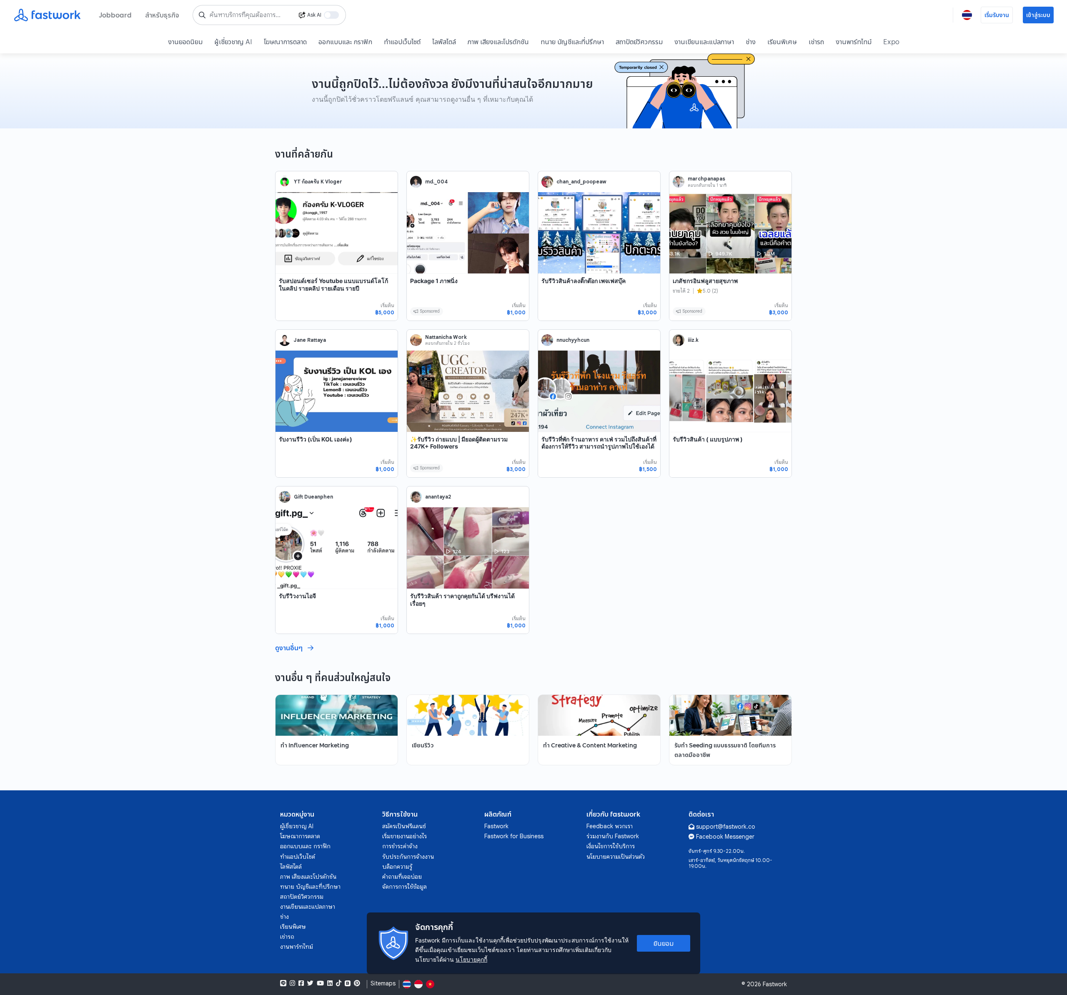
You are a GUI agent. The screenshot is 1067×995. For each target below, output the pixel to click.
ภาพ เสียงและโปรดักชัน (498, 42)
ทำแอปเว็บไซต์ (402, 42)
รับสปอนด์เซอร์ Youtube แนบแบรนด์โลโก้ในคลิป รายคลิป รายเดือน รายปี (333, 284)
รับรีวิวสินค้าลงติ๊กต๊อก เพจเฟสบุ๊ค (583, 280)
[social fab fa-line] (283, 983)
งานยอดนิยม (185, 42)
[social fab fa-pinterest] (357, 983)
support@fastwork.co (725, 826)
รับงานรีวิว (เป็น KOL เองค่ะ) (315, 439)
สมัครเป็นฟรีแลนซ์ (404, 826)
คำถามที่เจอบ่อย (402, 876)
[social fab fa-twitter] (310, 983)
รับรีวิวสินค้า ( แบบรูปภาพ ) (708, 439)
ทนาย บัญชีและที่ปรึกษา (572, 42)
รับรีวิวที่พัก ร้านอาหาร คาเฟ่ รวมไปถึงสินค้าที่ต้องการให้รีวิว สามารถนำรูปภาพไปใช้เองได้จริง (598, 446)
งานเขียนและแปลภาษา (704, 42)
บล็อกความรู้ (397, 866)
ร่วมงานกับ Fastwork (612, 836)
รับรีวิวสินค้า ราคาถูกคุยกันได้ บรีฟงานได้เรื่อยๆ (462, 599)
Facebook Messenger (725, 836)
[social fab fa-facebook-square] (301, 983)
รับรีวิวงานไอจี (297, 595)
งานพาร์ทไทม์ (854, 42)
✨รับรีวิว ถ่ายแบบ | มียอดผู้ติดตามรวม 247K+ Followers (459, 443)
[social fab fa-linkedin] (330, 983)
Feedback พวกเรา (609, 826)
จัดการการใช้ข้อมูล (404, 886)
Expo (891, 42)
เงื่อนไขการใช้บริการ (610, 846)
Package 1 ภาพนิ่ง (434, 280)
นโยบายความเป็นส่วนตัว (615, 856)
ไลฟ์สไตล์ (444, 42)
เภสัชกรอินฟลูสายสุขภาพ (705, 280)
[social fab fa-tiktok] (338, 983)
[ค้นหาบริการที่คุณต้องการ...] (202, 15)
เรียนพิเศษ (782, 42)
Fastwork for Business (514, 836)
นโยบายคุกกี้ (471, 959)
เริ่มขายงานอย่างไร (404, 836)
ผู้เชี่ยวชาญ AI (233, 42)
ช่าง (751, 42)
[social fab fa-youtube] (320, 983)
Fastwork (496, 826)
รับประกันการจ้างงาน (408, 856)
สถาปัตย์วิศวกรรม (639, 42)
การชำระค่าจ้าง (400, 846)
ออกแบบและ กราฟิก (345, 42)
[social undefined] (348, 983)
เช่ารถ (816, 42)
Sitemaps (383, 983)
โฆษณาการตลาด (285, 42)
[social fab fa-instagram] (292, 983)
